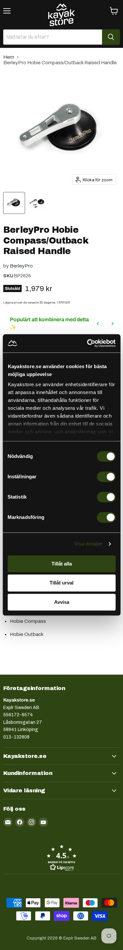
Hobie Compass (28, 621)
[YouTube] (43, 822)
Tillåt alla (61, 563)
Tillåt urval (61, 583)
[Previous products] (98, 323)
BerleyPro (21, 265)
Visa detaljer (88, 543)
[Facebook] (19, 822)
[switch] (106, 476)
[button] (61, 857)
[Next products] (112, 323)
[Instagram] (31, 822)
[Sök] (111, 37)
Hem (8, 57)
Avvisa (61, 602)
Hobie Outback (26, 634)
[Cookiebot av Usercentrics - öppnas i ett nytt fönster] (87, 343)
